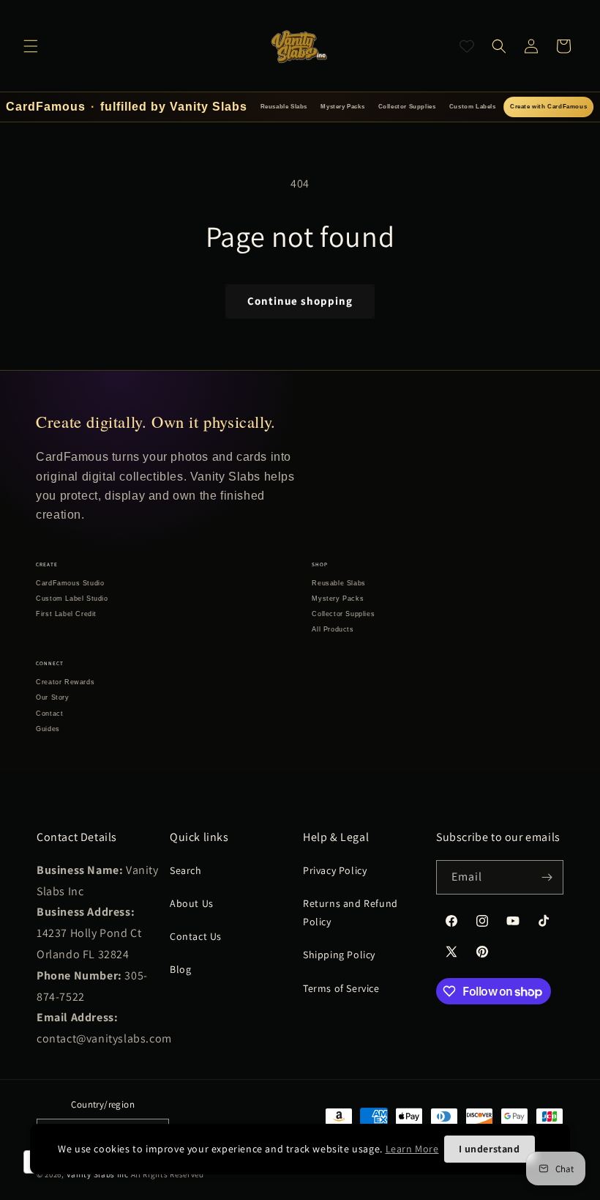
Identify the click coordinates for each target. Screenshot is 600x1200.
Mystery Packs (342, 106)
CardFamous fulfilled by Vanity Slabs (126, 106)
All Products (332, 629)
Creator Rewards (65, 682)
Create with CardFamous (548, 106)
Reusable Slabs (283, 106)
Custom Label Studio (72, 598)
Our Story (52, 697)
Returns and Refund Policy (350, 912)
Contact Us (196, 936)
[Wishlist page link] (467, 46)
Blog (180, 969)
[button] (31, 46)
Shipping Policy (339, 954)
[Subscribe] (546, 877)
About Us (192, 903)
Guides (48, 729)
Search (186, 870)
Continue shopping (300, 301)
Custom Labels (472, 106)
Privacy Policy (335, 870)
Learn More (412, 1148)
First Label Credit (66, 614)
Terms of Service (341, 988)
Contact (49, 713)
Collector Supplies (407, 106)
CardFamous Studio (70, 583)
